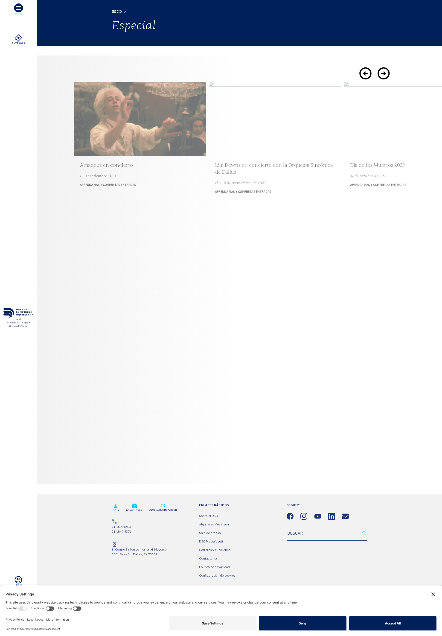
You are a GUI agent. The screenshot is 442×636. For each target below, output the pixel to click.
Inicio (117, 11)
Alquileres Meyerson (214, 524)
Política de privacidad (214, 567)
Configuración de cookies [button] (217, 575)
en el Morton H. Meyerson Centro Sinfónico (18, 323)
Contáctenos (208, 558)
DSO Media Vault (211, 541)
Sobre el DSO (208, 516)
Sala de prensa (210, 533)
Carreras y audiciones (214, 550)
